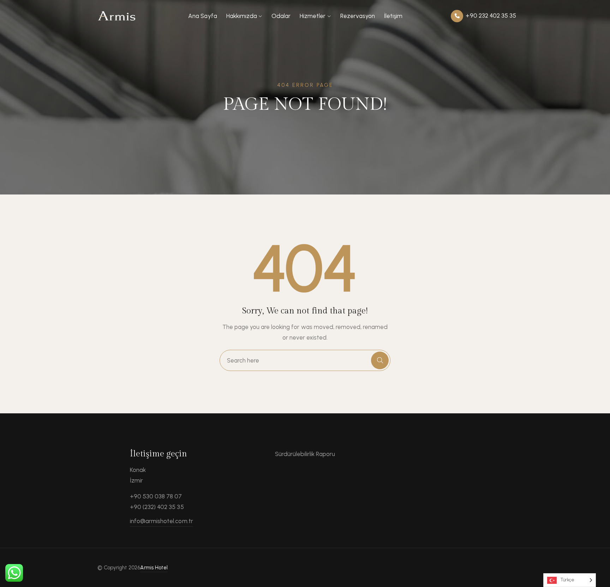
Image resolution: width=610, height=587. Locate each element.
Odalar (281, 15)
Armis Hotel (153, 567)
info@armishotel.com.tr (161, 521)
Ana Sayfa (202, 15)
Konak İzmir (138, 475)
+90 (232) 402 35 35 (157, 506)
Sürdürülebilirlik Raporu (305, 453)
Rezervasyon (357, 15)
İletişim (393, 15)
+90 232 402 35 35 (490, 15)
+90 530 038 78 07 (156, 496)
